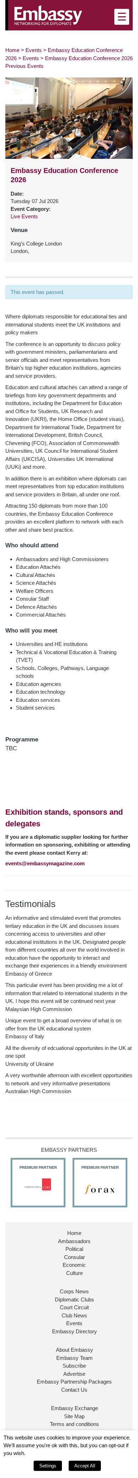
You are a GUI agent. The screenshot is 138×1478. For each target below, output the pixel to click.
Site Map (74, 1416)
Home (12, 50)
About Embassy (74, 1350)
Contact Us (74, 1390)
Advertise (74, 1374)
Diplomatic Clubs (74, 1300)
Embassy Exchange (74, 1408)
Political (74, 1249)
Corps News (74, 1291)
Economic (74, 1265)
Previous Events (24, 66)
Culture (74, 1273)
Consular (74, 1257)
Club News (74, 1315)
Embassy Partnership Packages (74, 1382)
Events (33, 50)
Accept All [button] (84, 1465)
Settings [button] (47, 1465)
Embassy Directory (74, 1331)
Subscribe (74, 1366)
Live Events (24, 216)
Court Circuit (74, 1307)
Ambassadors (74, 1241)
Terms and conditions (74, 1424)
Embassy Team (74, 1358)
